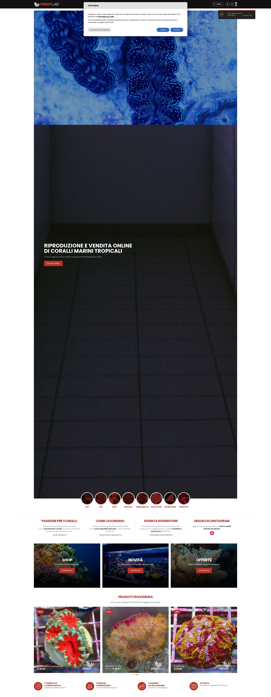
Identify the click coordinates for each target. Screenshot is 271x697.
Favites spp (179, 666)
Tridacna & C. (142, 500)
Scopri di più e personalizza (99, 30)
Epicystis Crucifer (114, 666)
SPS (87, 500)
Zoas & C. (128, 500)
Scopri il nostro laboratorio (110, 535)
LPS (101, 500)
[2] (137, 674)
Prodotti (184, 500)
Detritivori (170, 500)
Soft (114, 500)
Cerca (218, 4)
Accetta (176, 30)
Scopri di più (67, 570)
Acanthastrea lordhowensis (50, 666)
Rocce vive (156, 500)
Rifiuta (163, 30)
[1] (134, 674)
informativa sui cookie (106, 16)
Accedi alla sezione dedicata (161, 535)
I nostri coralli (53, 263)
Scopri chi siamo (59, 535)
